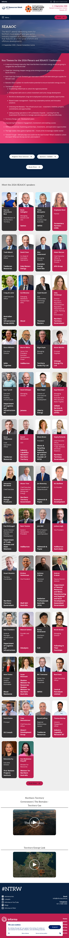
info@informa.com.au (60, 898)
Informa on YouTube (11, 902)
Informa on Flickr (10, 908)
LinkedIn (7, 899)
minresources (9, 896)
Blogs (6, 905)
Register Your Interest (20, 157)
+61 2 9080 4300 (61, 904)
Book (59, 17)
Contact (64, 922)
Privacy (64, 924)
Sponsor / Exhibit (46, 157)
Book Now (33, 167)
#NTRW (12, 889)
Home (65, 919)
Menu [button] (7, 17)
